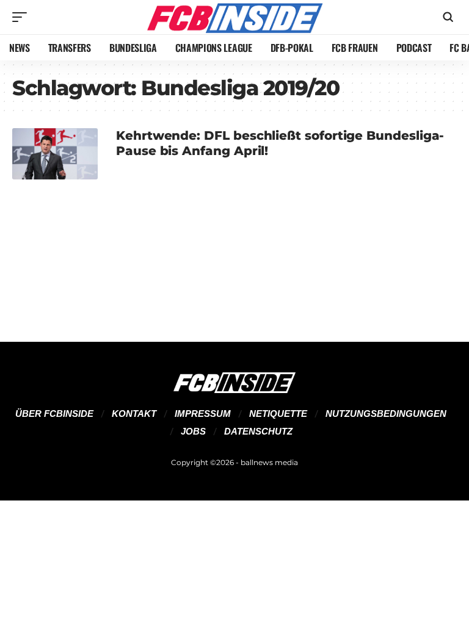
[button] (22, 17)
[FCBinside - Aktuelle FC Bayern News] (234, 17)
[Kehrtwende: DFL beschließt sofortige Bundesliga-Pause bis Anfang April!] (55, 153)
